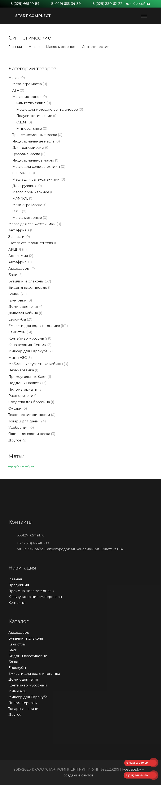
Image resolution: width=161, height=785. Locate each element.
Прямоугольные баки (27, 377)
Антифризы (18, 230)
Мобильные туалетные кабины (35, 364)
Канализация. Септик (27, 345)
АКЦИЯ (14, 249)
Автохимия (18, 256)
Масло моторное (60, 47)
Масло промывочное (30, 192)
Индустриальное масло (33, 160)
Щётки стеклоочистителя (30, 243)
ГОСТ (16, 211)
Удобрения (18, 428)
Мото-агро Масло (27, 205)
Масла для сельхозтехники (36, 179)
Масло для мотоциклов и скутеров (47, 110)
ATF (15, 90)
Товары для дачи (23, 421)
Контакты (16, 603)
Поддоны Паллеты (24, 383)
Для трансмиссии (28, 148)
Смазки (15, 408)
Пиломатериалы (23, 389)
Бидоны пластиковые (27, 288)
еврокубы (13, 466)
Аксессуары (19, 269)
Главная (15, 47)
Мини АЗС (17, 358)
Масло (34, 47)
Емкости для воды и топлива (34, 326)
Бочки (14, 294)
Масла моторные (27, 218)
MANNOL (20, 198)
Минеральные (29, 129)
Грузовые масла (26, 154)
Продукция (18, 585)
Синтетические (31, 103)
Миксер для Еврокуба (28, 351)
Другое (14, 440)
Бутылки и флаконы (26, 281)
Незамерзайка (21, 370)
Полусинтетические (34, 116)
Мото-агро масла (27, 84)
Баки (12, 275)
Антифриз (17, 262)
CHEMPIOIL (22, 173)
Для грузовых (24, 186)
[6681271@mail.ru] (12, 535)
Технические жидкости (29, 415)
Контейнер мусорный (27, 338)
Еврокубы (17, 319)
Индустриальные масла (33, 141)
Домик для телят (23, 307)
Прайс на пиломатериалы (31, 591)
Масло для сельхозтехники (36, 167)
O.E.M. (21, 122)
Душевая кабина (23, 313)
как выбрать (27, 466)
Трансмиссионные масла (34, 135)
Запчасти (16, 237)
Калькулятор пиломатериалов (35, 597)
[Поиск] (155, 16)
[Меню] (144, 16)
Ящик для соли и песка (29, 434)
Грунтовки (17, 300)
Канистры (17, 332)
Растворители (20, 396)
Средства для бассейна (29, 402)
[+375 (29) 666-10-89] (12, 543)
